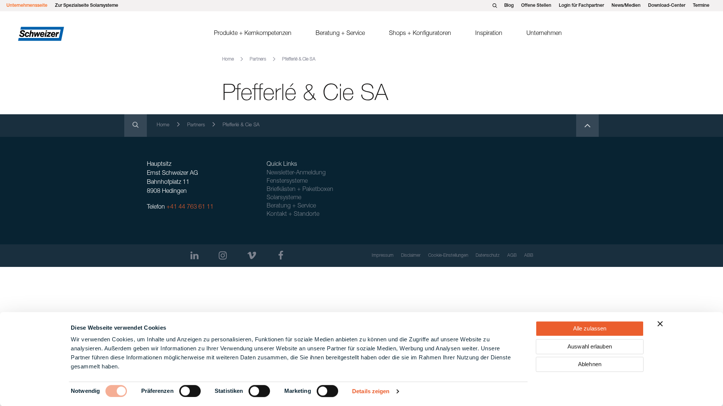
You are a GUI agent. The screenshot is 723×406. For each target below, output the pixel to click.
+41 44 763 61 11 (190, 208)
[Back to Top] (587, 125)
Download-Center (666, 5)
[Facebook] (280, 255)
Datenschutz (488, 255)
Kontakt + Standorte (293, 215)
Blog (509, 5)
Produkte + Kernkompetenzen (252, 34)
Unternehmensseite (26, 5)
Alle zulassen (589, 328)
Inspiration (488, 34)
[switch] (190, 391)
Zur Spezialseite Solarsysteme (86, 5)
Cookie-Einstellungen (448, 255)
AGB (512, 255)
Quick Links (282, 165)
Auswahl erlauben (589, 346)
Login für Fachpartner (581, 5)
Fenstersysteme (287, 182)
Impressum (383, 255)
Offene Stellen (536, 5)
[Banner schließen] (660, 323)
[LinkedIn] (194, 255)
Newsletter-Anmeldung (296, 173)
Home (228, 59)
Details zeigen (370, 391)
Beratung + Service (340, 34)
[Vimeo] (251, 255)
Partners (258, 59)
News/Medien (626, 5)
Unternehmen (544, 34)
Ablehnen (589, 364)
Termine (701, 5)
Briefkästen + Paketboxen (300, 190)
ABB (528, 255)
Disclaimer (411, 255)
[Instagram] (222, 255)
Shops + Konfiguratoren (420, 34)
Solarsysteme (284, 198)
